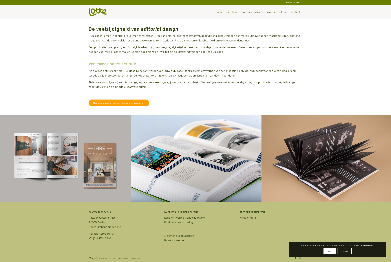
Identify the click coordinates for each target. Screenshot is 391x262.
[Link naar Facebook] (295, 258)
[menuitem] (219, 12)
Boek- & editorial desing (178, 222)
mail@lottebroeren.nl (102, 233)
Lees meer (344, 251)
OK (329, 251)
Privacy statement (175, 240)
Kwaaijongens (248, 217)
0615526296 (292, 2)
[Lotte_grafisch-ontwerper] (98, 12)
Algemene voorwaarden (179, 235)
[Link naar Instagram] (300, 258)
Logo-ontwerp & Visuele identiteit (184, 217)
